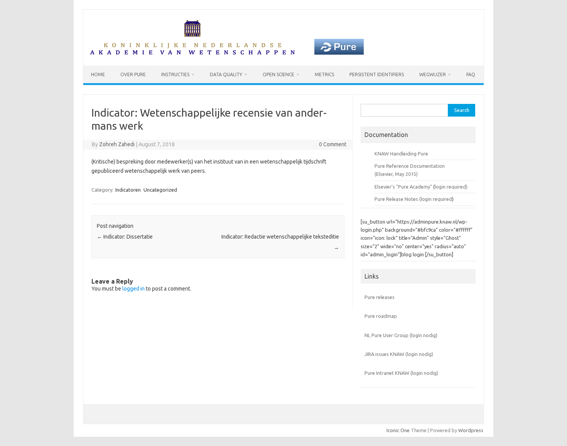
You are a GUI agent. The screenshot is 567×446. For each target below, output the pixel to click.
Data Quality (226, 74)
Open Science (278, 74)
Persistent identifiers (376, 74)
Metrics (324, 74)
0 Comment (332, 144)
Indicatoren (128, 189)
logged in (133, 289)
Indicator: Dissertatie (125, 237)
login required (436, 199)
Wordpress (470, 430)
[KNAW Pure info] (227, 53)
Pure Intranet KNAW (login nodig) (401, 373)
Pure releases (379, 297)
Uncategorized (160, 189)
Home (98, 74)
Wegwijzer (432, 74)
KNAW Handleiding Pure (401, 153)
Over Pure (133, 74)
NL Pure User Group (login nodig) (400, 335)
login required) (451, 186)
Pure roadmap (380, 316)
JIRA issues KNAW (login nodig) (398, 354)
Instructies (175, 74)
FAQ (470, 74)
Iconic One (398, 430)
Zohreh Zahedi (117, 144)
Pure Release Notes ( (398, 199)
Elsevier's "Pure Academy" (403, 186)
